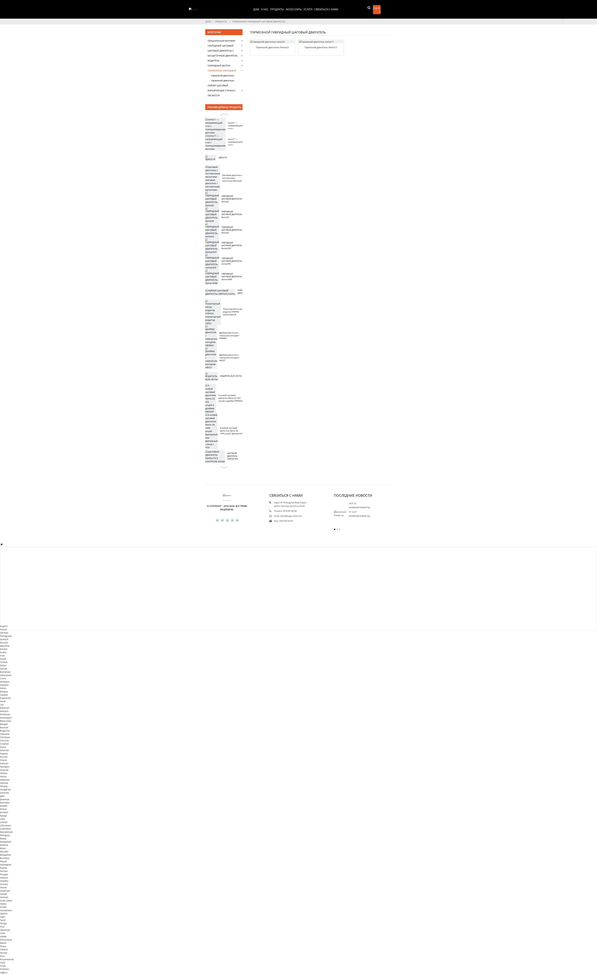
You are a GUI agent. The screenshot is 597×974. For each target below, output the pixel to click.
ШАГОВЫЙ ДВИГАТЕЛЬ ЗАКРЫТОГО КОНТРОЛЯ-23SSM (235, 456)
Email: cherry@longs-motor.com (288, 516)
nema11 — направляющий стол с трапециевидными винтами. (236, 125)
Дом (256, 9)
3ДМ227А (222, 157)
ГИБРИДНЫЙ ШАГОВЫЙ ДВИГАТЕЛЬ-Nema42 (232, 199)
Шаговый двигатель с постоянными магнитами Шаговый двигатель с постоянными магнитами (232, 178)
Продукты (277, 9)
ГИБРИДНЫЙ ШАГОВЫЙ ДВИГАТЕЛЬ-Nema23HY (232, 245)
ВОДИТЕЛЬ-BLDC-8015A (231, 376)
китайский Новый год (359, 507)
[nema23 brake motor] (272, 41)
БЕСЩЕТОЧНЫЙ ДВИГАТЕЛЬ (223, 55)
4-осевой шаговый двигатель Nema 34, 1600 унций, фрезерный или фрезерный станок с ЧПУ (231, 431)
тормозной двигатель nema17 (222, 76)
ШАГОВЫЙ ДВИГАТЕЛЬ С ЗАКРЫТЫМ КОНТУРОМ (221, 51)
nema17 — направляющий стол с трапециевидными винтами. (236, 142)
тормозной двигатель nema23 (222, 81)
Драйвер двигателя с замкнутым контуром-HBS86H (229, 335)
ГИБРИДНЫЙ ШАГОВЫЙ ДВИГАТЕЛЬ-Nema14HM (232, 276)
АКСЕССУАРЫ (294, 9)
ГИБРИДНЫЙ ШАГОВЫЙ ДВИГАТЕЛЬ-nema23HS (232, 261)
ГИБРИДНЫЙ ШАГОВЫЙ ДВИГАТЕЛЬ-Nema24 (232, 230)
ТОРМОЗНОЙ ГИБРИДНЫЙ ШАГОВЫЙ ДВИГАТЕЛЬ (258, 21)
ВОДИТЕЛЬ (213, 60)
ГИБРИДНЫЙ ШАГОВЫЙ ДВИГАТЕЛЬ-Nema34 (232, 214)
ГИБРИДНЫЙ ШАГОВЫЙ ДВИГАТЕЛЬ (220, 46)
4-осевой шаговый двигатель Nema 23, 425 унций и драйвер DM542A (230, 398)
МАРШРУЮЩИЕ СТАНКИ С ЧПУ (222, 91)
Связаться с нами (326, 9)
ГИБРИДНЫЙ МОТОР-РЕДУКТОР (219, 66)
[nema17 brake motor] (321, 41)
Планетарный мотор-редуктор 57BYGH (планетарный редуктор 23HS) (233, 312)
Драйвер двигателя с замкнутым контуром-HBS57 (229, 357)
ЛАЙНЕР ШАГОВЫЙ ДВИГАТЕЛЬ (218, 86)
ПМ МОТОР (214, 95)
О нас (264, 9)
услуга (307, 9)
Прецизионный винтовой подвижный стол (221, 41)
